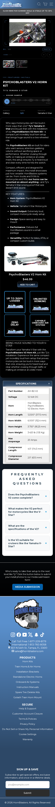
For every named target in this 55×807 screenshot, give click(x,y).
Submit (27, 792)
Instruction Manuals (28, 687)
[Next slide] (49, 54)
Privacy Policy (27, 724)
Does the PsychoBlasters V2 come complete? (27, 496)
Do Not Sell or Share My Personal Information (27, 729)
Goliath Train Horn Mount (27, 697)
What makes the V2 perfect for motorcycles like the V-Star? (27, 511)
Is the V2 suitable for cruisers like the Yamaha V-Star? (27, 543)
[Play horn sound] (7, 101)
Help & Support (27, 708)
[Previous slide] (44, 54)
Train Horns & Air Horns (27, 666)
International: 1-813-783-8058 (29, 644)
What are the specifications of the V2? (27, 527)
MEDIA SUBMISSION (27, 587)
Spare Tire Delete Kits (27, 692)
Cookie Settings (27, 734)
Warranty (28, 739)
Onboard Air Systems (27, 682)
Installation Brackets (27, 671)
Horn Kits (27, 661)
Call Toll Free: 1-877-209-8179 (29, 641)
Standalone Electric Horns (27, 676)
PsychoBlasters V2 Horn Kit (21, 352)
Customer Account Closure (27, 713)
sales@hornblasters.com (29, 651)
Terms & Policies (28, 718)
